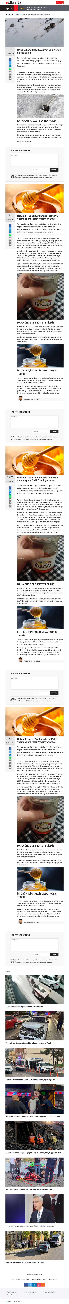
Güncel (17, 14)
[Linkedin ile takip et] (34, 1285)
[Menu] (57, 2)
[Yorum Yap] (10, 78)
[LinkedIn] (10, 65)
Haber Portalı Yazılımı (14, 1301)
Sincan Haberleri (12, 1295)
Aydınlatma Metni (36, 1279)
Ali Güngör (27, 399)
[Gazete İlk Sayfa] (13, 2)
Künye (12, 1279)
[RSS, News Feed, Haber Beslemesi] (43, 1285)
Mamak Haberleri (31, 1295)
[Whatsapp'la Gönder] (10, 69)
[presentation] (11, 8)
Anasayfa (10, 14)
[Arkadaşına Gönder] (10, 72)
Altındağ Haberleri (50, 1292)
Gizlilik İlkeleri (25, 1279)
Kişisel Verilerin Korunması (50, 1279)
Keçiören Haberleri (31, 1292)
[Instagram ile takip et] (39, 1285)
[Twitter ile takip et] (30, 1285)
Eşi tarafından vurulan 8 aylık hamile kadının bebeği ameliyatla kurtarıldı (37, 8)
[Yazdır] (10, 75)
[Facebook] (10, 59)
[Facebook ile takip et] (26, 1285)
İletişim (18, 1279)
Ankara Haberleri (12, 1292)
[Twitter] (10, 62)
